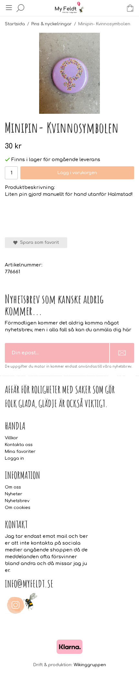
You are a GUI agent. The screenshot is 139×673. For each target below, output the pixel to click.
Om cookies (17, 507)
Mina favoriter (20, 451)
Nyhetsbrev (17, 501)
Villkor (11, 438)
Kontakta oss (19, 445)
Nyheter (13, 494)
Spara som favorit (38, 242)
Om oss (13, 487)
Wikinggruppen (90, 665)
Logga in (14, 458)
